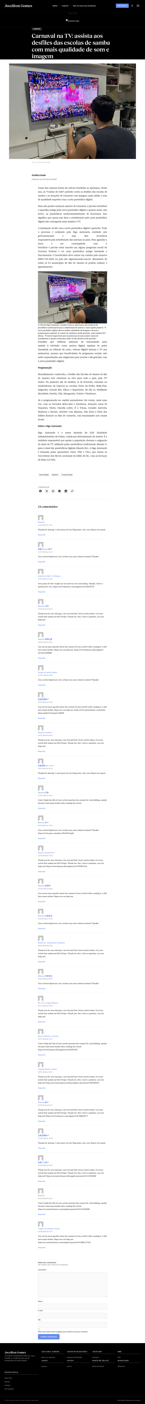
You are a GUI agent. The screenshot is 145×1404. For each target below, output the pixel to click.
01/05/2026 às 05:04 (45, 702)
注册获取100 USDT (46, 765)
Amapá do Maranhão (74, 1357)
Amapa (44, 1366)
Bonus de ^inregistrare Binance (51, 943)
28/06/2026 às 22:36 (45, 946)
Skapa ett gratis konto (47, 672)
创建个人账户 (43, 1162)
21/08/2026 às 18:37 (45, 1165)
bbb (119, 1357)
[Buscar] (132, 5)
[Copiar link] (72, 491)
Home (55, 6)
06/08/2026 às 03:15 (45, 1105)
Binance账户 (43, 1102)
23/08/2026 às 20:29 (45, 1198)
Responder (41, 535)
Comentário (42, 1270)
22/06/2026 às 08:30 (45, 889)
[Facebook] (40, 491)
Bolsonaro (121, 1366)
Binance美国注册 (45, 639)
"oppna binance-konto (47, 1069)
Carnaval (37, 29)
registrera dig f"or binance (49, 576)
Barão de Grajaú (98, 1366)
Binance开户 (43, 822)
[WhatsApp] (53, 491)
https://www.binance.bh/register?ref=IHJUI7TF (58, 1049)
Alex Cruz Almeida (48, 1357)
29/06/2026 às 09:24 (45, 979)
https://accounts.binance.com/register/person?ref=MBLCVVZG (64, 1242)
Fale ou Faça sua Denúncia (84, 6)
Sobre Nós (8, 1378)
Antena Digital (43, 475)
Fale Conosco (122, 5)
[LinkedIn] (65, 491)
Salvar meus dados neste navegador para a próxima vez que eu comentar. (63, 1332)
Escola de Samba (67, 475)
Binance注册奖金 (45, 916)
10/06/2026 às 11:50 (45, 855)
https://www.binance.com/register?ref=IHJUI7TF (73, 586)
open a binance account (48, 1036)
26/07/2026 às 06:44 (45, 1006)
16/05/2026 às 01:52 (45, 768)
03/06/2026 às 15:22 (45, 825)
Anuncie (137, 1400)
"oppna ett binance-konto (49, 1228)
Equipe (7, 1381)
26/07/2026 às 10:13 (45, 1039)
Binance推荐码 (44, 886)
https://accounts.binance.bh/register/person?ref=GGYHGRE (71, 1175)
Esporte (65, 6)
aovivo (69, 1366)
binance (41, 522)
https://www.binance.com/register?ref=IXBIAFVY (67, 1115)
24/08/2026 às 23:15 (45, 1231)
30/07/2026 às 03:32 (45, 1072)
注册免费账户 (43, 1135)
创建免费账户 (43, 699)
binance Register (45, 732)
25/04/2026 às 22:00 (45, 675)
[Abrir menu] (137, 5)
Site (39, 1320)
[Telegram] (59, 491)
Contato (7, 1385)
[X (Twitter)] (46, 491)
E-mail (40, 1311)
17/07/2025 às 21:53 (45, 552)
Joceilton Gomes (39, 174)
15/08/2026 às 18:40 (45, 1138)
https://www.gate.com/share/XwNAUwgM (56, 833)
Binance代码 (43, 606)
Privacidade (9, 1389)
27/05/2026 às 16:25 (45, 795)
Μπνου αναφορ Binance (48, 1003)
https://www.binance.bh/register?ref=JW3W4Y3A (66, 866)
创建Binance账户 (45, 549)
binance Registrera (46, 852)
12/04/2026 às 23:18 (45, 579)
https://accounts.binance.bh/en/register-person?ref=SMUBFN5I (72, 1082)
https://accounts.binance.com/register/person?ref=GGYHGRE (64, 1209)
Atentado (95, 1357)
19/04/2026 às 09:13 (45, 609)
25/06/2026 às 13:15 (45, 919)
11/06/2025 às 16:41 (45, 525)
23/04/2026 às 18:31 (45, 642)
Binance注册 (43, 792)
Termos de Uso (130, 1400)
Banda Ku (55, 475)
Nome (40, 1301)
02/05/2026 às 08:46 (45, 735)
